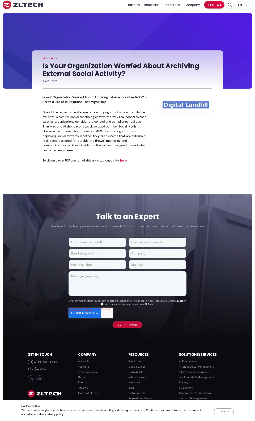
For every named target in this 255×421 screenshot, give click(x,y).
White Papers (137, 377)
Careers (83, 387)
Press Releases (87, 372)
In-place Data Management (196, 366)
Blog (131, 387)
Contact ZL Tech (89, 393)
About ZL (84, 361)
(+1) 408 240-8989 (43, 362)
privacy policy (178, 301)
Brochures (135, 361)
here (123, 160)
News (81, 377)
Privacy (183, 382)
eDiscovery (186, 387)
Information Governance (194, 372)
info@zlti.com (39, 368)
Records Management (193, 398)
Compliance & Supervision (195, 393)
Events (82, 382)
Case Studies (137, 366)
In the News (50, 58)
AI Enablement (188, 361)
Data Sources (137, 393)
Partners (83, 366)
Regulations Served (141, 398)
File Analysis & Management (196, 377)
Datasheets (136, 372)
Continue (223, 411)
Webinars (135, 382)
